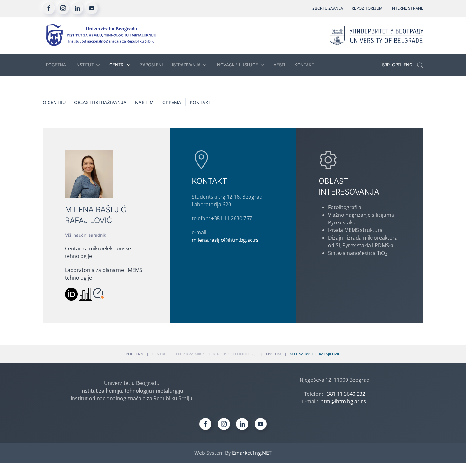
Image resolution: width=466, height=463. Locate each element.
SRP (386, 64)
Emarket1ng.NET (252, 452)
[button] (420, 65)
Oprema (171, 102)
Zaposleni (151, 64)
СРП (397, 64)
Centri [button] (116, 64)
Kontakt (304, 64)
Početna (56, 64)
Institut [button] (84, 64)
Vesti (279, 64)
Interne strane (407, 8)
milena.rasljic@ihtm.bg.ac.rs (225, 239)
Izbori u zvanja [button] (327, 8)
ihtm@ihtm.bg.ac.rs (342, 401)
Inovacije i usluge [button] (237, 64)
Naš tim (144, 102)
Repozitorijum (367, 8)
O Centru (54, 102)
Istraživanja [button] (186, 64)
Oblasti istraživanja (100, 102)
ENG (408, 64)
